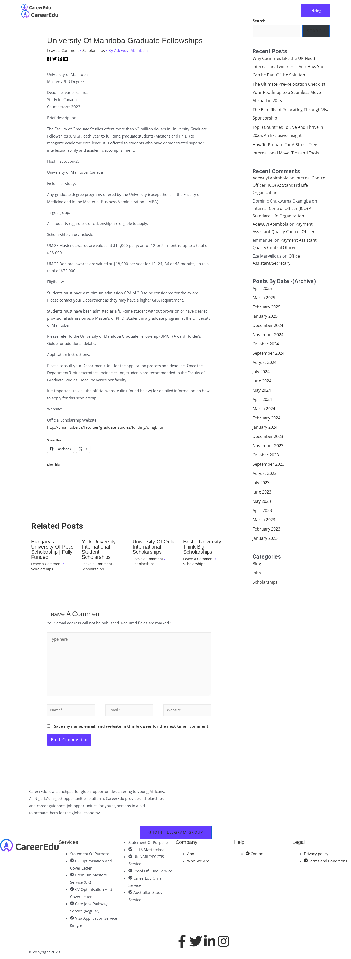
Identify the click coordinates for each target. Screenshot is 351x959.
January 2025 (265, 316)
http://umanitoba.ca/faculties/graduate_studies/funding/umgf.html (106, 427)
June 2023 (262, 492)
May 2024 (262, 390)
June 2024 (262, 381)
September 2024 (268, 353)
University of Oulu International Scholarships (153, 547)
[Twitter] (54, 59)
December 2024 (268, 325)
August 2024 (264, 362)
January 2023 (265, 538)
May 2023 (262, 501)
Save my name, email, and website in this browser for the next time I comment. (131, 726)
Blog (257, 564)
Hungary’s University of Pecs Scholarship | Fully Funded (52, 549)
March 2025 (264, 297)
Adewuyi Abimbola (270, 178)
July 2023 (261, 483)
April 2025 (262, 288)
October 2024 (266, 344)
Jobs (257, 573)
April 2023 (262, 510)
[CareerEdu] (36, 6)
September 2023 (268, 464)
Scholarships (93, 50)
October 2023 (266, 455)
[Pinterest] (60, 59)
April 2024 (262, 399)
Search (316, 31)
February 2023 (266, 529)
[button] (147, 10)
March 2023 (264, 520)
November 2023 (268, 446)
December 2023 (268, 436)
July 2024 (261, 372)
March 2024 (264, 409)
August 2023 (264, 473)
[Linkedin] (65, 59)
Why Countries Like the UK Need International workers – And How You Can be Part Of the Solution (289, 67)
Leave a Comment (63, 50)
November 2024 (268, 334)
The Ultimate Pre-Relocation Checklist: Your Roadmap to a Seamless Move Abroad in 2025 (289, 92)
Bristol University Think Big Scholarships (202, 547)
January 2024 (265, 427)
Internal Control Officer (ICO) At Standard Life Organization (289, 185)
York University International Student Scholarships (99, 549)
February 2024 (266, 418)
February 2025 (266, 307)
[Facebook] (49, 59)
